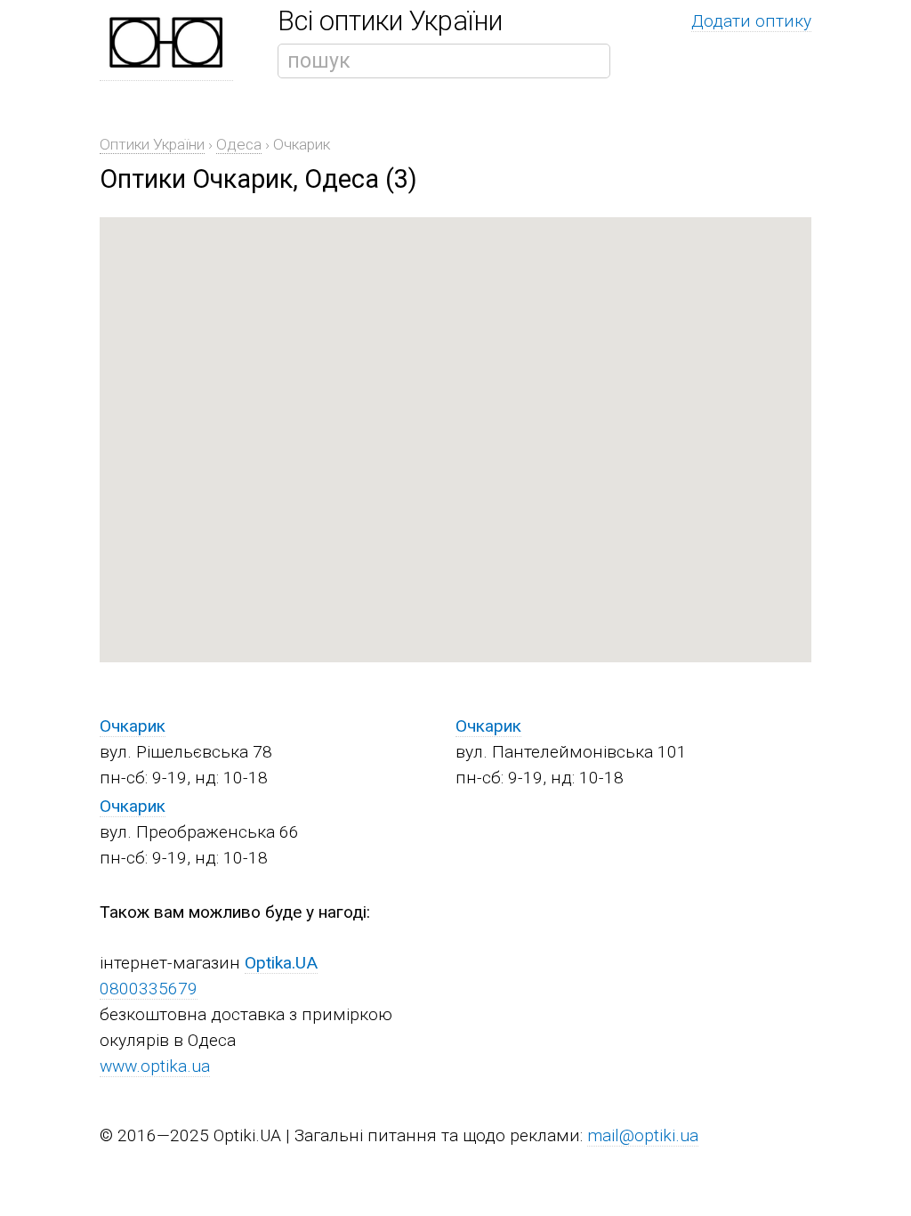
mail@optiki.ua (642, 1135)
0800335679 (149, 988)
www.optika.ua (155, 1066)
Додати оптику (751, 21)
